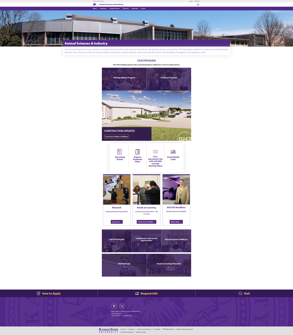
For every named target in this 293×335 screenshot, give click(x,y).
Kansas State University (98, 1)
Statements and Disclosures (144, 329)
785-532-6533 (115, 315)
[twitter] (122, 306)
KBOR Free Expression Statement (184, 329)
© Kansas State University (126, 332)
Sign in (191, 1)
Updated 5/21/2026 (141, 332)
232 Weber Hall (116, 313)
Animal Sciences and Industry (111, 4)
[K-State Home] (94, 4)
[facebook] (114, 306)
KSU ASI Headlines (176, 207)
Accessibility (157, 329)
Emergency (131, 329)
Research (116, 207)
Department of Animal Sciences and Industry (125, 311)
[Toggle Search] (198, 4)
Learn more (116, 222)
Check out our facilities (146, 222)
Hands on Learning (146, 207)
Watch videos (175, 222)
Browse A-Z (197, 1)
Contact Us (123, 329)
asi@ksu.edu (128, 315)
